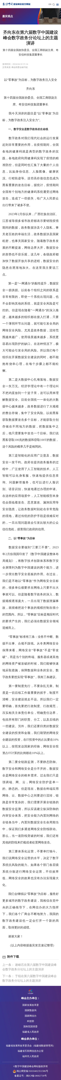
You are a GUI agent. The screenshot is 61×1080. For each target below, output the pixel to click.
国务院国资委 (30, 1026)
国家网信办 (30, 1015)
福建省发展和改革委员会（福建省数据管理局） (30, 1045)
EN (50, 4)
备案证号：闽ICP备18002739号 (30, 1075)
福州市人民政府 (30, 1056)
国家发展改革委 (30, 1005)
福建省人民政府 (30, 1031)
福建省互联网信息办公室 (30, 1051)
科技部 (30, 1021)
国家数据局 (30, 1010)
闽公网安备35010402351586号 (32, 1071)
